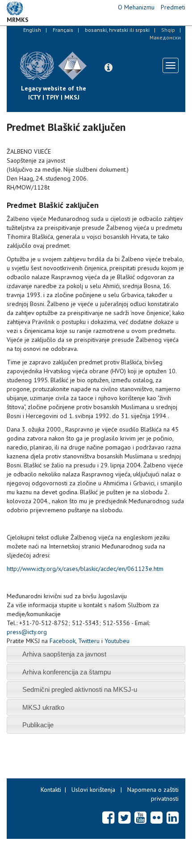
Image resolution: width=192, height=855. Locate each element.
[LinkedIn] (173, 817)
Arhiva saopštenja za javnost (64, 654)
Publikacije (38, 725)
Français (63, 29)
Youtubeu (116, 641)
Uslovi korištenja (93, 790)
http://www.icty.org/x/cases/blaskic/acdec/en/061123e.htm (85, 569)
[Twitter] (124, 817)
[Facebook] (108, 817)
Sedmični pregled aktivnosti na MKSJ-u (79, 689)
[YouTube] (140, 817)
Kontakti (51, 790)
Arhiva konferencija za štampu (66, 672)
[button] (108, 67)
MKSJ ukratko (43, 707)
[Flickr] (156, 817)
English (32, 29)
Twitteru (89, 641)
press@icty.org (27, 632)
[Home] (93, 59)
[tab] (96, 654)
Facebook (62, 641)
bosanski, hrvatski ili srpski (117, 29)
